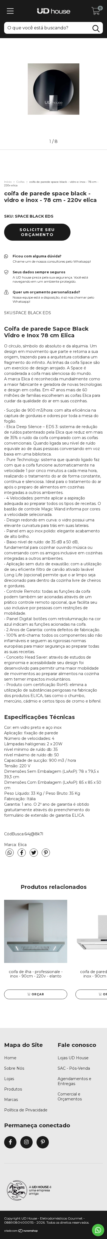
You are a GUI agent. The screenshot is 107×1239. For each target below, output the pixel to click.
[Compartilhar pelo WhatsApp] (9, 853)
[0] (95, 12)
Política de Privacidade (25, 1110)
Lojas (9, 1078)
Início (8, 182)
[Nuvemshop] (21, 1231)
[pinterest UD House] (42, 1142)
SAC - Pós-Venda (74, 1068)
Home (10, 1057)
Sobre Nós (14, 1068)
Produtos (13, 1089)
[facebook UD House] (10, 1142)
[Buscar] (96, 28)
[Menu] (10, 11)
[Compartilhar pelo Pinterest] (46, 855)
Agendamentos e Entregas (74, 1081)
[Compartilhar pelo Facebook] (22, 855)
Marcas (11, 1099)
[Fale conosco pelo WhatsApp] (98, 1230)
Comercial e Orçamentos (70, 1097)
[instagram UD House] (26, 1142)
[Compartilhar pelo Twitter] (34, 855)
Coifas (20, 182)
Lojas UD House (73, 1057)
